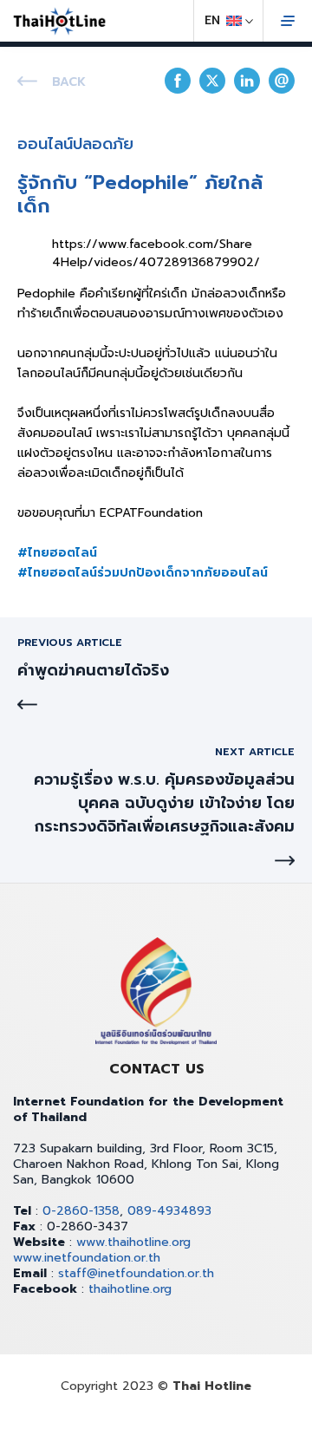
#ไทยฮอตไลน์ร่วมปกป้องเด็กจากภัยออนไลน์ (142, 573)
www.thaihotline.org (133, 1242)
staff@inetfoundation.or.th (136, 1273)
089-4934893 (169, 1211)
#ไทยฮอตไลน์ (57, 553)
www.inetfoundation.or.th (86, 1258)
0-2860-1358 (81, 1211)
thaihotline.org (130, 1289)
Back (69, 82)
